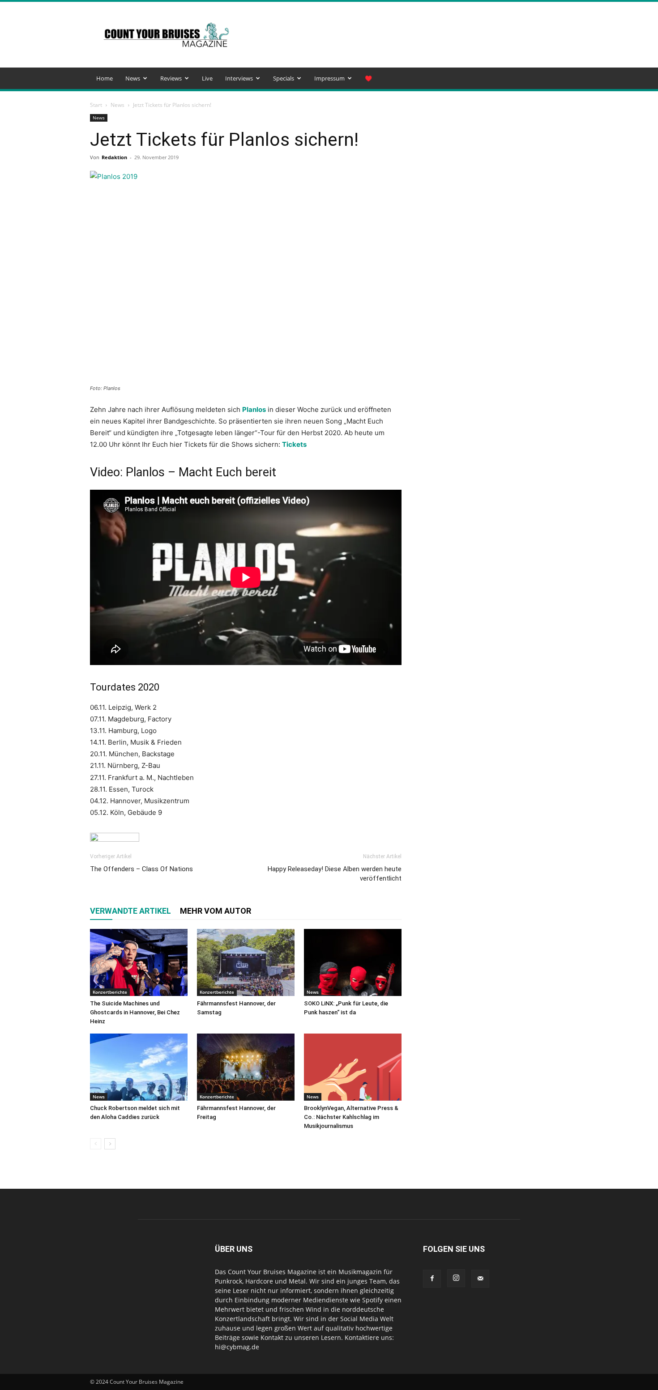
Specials (283, 78)
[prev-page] (95, 1143)
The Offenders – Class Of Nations (141, 869)
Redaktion (114, 157)
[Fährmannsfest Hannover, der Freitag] (246, 1067)
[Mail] (480, 1279)
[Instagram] (456, 1278)
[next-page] (109, 1143)
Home (104, 78)
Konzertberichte (110, 992)
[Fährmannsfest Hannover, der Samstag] (246, 962)
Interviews (239, 78)
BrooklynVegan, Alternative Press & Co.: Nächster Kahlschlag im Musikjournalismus (351, 1117)
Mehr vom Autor (215, 910)
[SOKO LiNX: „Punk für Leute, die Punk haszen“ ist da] (353, 962)
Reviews (171, 78)
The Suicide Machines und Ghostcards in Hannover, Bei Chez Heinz (135, 1012)
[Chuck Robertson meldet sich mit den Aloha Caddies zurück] (139, 1067)
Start (96, 105)
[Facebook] (432, 1279)
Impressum (329, 78)
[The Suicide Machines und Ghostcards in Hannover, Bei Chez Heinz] (139, 962)
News (132, 78)
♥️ (368, 78)
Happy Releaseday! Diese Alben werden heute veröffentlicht (335, 873)
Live (207, 78)
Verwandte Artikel (130, 910)
